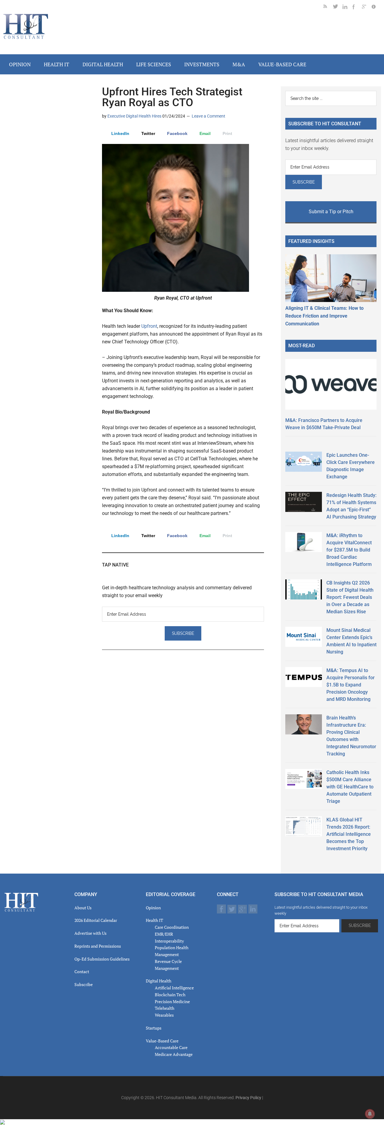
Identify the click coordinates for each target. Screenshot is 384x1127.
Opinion (153, 907)
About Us (83, 907)
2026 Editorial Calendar (95, 920)
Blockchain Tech (170, 994)
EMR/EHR (164, 934)
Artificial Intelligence (174, 988)
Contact (81, 971)
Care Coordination (172, 927)
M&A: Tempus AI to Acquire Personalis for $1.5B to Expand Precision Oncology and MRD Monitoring (350, 685)
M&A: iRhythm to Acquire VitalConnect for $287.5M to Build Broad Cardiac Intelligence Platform (349, 550)
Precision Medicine (172, 1001)
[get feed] (328, 7)
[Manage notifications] (370, 1114)
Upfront (149, 326)
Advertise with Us (90, 933)
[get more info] (376, 7)
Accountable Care (171, 1047)
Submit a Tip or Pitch (331, 211)
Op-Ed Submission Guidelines (102, 959)
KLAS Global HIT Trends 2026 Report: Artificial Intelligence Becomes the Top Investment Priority (348, 834)
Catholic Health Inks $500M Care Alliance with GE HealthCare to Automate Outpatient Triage (350, 787)
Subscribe (83, 984)
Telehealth (164, 1008)
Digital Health (158, 981)
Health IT (154, 920)
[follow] (338, 7)
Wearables (164, 1015)
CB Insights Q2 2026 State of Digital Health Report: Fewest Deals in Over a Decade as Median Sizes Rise (350, 597)
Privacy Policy (248, 1097)
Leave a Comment (208, 116)
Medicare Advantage (174, 1054)
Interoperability (169, 941)
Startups (153, 1028)
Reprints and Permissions (97, 946)
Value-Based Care (162, 1041)
